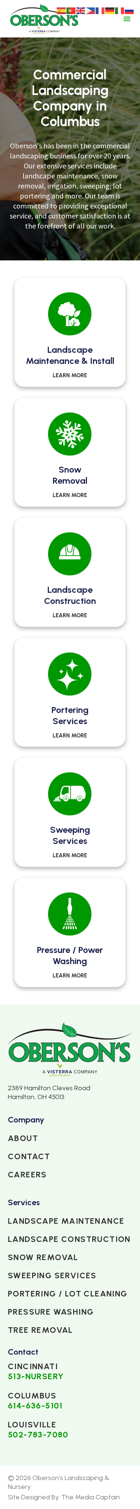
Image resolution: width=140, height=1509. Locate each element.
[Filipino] (91, 10)
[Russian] (129, 10)
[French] (100, 10)
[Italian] (120, 10)
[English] (81, 10)
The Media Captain (90, 1497)
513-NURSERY (36, 1376)
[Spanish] (61, 10)
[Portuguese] (71, 10)
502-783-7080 (38, 1435)
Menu (127, 18)
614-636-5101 (35, 1406)
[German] (110, 10)
